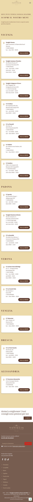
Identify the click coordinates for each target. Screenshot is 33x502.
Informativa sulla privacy (19, 446)
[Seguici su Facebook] (3, 459)
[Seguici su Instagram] (5, 459)
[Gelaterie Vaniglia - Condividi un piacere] (16, 3)
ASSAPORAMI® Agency (18, 499)
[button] (30, 3)
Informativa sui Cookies (23, 497)
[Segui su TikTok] (8, 459)
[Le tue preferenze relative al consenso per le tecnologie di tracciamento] (30, 499)
